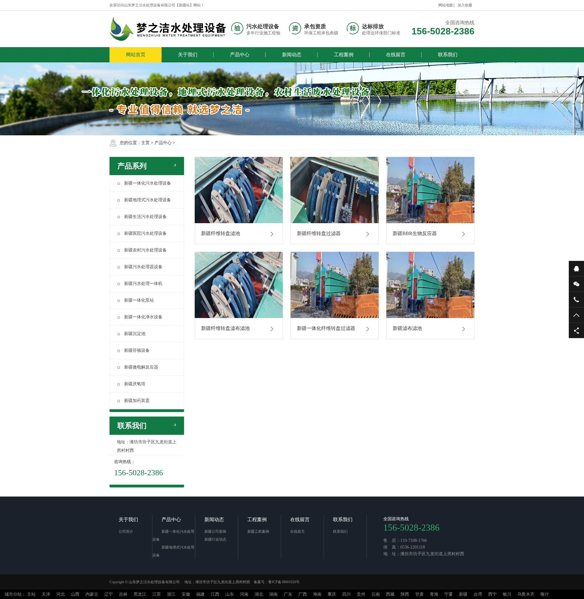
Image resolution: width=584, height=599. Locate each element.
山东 (229, 594)
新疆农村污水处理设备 (145, 250)
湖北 (259, 594)
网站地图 (445, 5)
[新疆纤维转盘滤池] (239, 190)
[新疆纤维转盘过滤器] (334, 190)
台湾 (478, 594)
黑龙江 (140, 594)
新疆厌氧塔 (134, 384)
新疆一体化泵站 (139, 300)
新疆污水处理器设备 (143, 267)
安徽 (186, 594)
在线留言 (395, 54)
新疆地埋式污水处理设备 (147, 200)
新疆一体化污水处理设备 (147, 183)
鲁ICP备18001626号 (284, 582)
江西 (215, 594)
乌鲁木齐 (525, 594)
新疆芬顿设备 (137, 350)
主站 (31, 594)
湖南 (273, 594)
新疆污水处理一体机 (143, 283)
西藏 (390, 594)
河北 (60, 594)
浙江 (171, 594)
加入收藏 (464, 5)
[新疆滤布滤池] (430, 285)
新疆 (463, 594)
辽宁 (108, 594)
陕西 (405, 594)
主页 (145, 142)
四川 (346, 594)
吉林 (123, 594)
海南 (317, 594)
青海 (434, 594)
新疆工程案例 (258, 531)
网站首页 (135, 54)
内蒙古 (91, 594)
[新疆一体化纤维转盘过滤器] (334, 285)
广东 (288, 594)
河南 (244, 594)
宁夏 (448, 594)
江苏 (156, 594)
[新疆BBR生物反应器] (430, 190)
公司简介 (126, 531)
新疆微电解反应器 (141, 367)
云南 (375, 594)
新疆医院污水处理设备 (145, 233)
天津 (46, 594)
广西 (302, 594)
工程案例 (343, 54)
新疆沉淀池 (134, 333)
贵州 (361, 594)
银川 (507, 594)
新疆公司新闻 (215, 531)
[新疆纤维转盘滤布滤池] (239, 285)
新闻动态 (291, 54)
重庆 (332, 594)
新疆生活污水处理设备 (145, 216)
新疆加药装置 (137, 400)
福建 (200, 594)
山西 (75, 594)
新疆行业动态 (215, 539)
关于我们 (187, 54)
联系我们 (447, 54)
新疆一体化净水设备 (143, 317)
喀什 (545, 594)
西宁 (492, 594)
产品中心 (239, 54)
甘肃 (419, 594)
